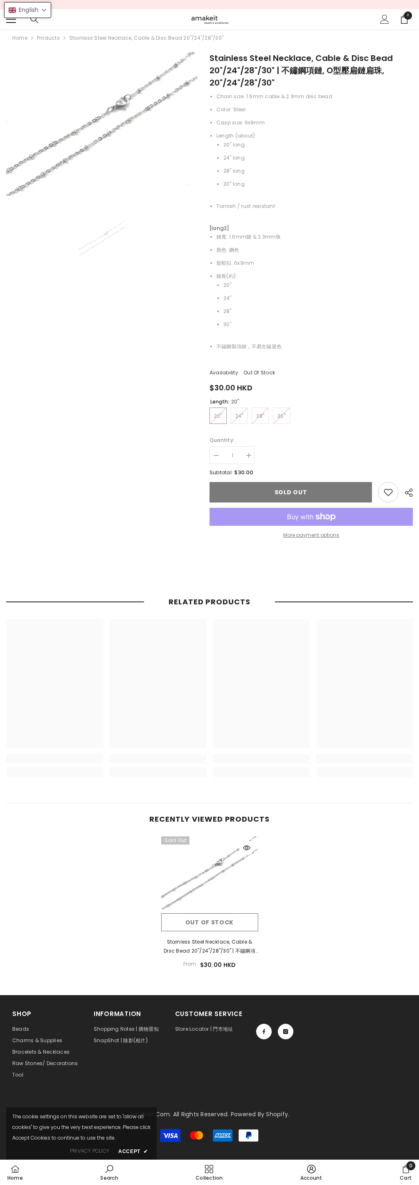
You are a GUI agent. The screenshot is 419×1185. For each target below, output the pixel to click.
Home (19, 37)
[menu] (11, 19)
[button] (28, 10)
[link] (388, 492)
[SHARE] (406, 492)
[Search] (34, 19)
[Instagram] (285, 1031)
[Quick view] (246, 847)
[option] (101, 124)
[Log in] (384, 19)
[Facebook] (264, 1031)
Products (48, 37)
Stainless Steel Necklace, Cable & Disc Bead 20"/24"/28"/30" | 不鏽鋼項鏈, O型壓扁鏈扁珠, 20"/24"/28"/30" (209, 946)
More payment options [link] (311, 535)
